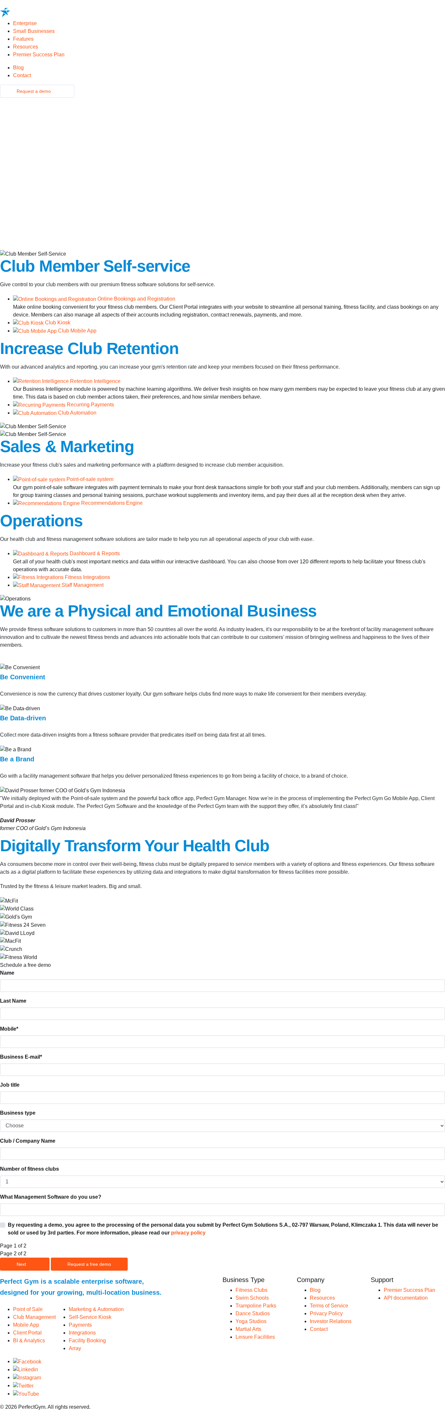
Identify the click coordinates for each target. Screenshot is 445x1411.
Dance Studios (253, 1313)
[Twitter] (23, 1385)
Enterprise (25, 23)
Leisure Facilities (255, 1337)
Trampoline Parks (256, 1305)
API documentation (406, 1298)
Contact (22, 75)
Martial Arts (248, 1329)
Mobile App (26, 1325)
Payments (80, 1325)
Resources (26, 46)
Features (24, 39)
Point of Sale (28, 1309)
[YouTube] (26, 1393)
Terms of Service (329, 1305)
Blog (18, 67)
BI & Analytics (29, 1340)
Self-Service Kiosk (90, 1317)
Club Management (34, 1317)
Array (75, 1348)
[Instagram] (27, 1377)
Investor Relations (331, 1321)
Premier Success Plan (39, 54)
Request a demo (34, 91)
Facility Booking (87, 1340)
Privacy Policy (326, 1313)
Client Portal (27, 1332)
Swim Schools (252, 1298)
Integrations (82, 1332)
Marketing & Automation (96, 1309)
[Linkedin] (25, 1369)
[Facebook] (27, 1361)
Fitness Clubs (251, 1290)
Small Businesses (34, 31)
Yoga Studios (251, 1321)
